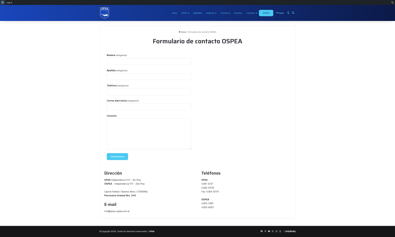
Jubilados (197, 13)
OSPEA (266, 13)
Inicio (174, 13)
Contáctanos (117, 156)
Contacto (250, 13)
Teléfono (118, 85)
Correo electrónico (123, 101)
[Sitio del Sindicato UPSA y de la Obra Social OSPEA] (105, 12)
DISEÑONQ (290, 231)
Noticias (210, 13)
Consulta (112, 116)
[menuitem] (2, 2)
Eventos (238, 13)
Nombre (117, 55)
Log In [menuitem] (9, 2)
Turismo (224, 13)
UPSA (184, 13)
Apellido (117, 70)
